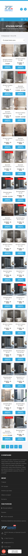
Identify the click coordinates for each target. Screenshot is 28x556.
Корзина (3, 512)
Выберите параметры (7, 67)
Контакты (4, 499)
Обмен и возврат (6, 495)
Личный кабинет (7, 508)
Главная (4, 28)
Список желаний (8, 516)
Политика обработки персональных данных (13, 521)
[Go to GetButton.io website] (3, 554)
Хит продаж (4, 486)
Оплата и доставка (6, 490)
